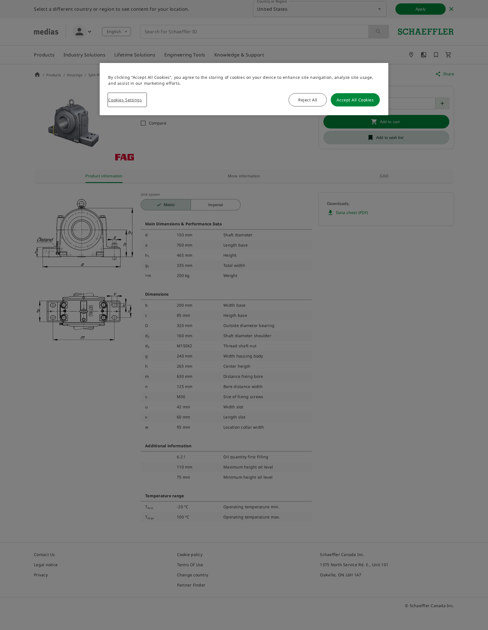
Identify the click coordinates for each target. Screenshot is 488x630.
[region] (244, 89)
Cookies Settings (125, 100)
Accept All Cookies (355, 100)
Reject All (307, 100)
